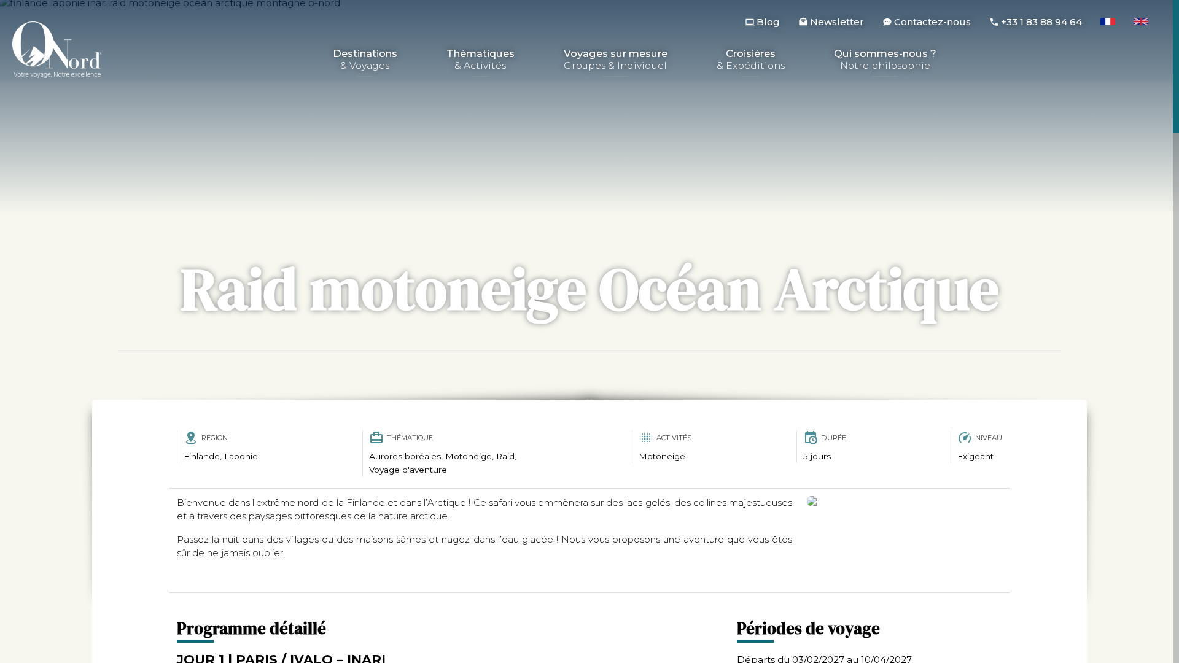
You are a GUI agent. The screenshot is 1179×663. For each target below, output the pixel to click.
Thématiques (480, 60)
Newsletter (837, 22)
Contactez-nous (932, 22)
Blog (768, 22)
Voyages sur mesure (615, 60)
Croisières (751, 60)
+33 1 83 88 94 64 (1041, 22)
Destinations (365, 60)
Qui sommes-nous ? (885, 60)
